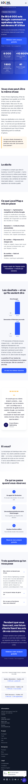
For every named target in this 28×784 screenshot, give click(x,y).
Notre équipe (4, 754)
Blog (2, 752)
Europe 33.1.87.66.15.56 (5, 726)
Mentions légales (5, 768)
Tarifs (2, 736)
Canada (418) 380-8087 (5, 718)
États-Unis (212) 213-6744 (5, 722)
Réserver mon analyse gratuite (14, 541)
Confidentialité (5, 763)
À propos (3, 749)
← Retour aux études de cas (8, 7)
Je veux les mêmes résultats (14, 370)
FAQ (2, 740)
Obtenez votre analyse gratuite (14, 41)
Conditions (4, 765)
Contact (3, 756)
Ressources (4, 742)
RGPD (2, 770)
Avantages (4, 734)
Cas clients (4, 738)
